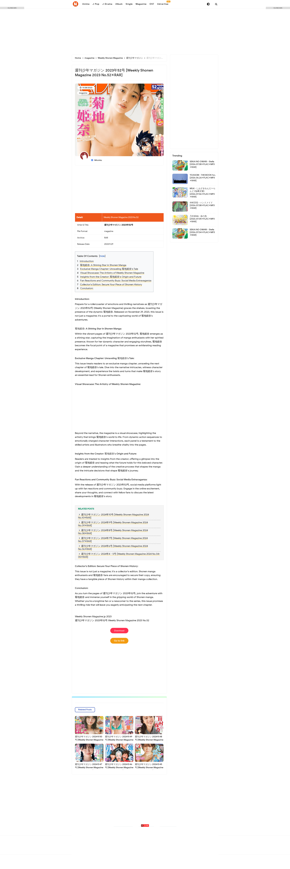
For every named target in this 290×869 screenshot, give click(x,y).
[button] (121, 254)
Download (119, 630)
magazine (83, 93)
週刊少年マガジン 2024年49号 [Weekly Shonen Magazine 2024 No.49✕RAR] (119, 739)
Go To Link (119, 640)
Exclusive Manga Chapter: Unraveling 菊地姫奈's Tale (109, 268)
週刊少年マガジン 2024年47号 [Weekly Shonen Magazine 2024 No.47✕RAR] (89, 767)
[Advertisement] (145, 30)
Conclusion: (86, 288)
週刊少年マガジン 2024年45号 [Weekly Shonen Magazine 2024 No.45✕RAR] (149, 767)
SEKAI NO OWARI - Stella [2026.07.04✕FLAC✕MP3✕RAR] (202, 232)
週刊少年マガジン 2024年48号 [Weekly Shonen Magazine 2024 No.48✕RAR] (149, 739)
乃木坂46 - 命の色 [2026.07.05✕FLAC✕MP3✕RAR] (202, 219)
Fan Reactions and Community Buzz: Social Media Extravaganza (115, 280)
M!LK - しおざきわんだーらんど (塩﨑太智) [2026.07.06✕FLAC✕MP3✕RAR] (202, 192)
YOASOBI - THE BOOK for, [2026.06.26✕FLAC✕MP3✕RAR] (203, 178)
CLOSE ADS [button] (12, 8)
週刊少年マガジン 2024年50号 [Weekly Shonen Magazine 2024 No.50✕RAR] (89, 739)
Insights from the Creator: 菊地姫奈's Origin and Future (110, 276)
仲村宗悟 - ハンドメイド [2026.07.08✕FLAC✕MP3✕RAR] (202, 205)
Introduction (87, 261)
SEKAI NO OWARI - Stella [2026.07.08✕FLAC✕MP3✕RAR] (202, 164)
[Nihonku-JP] (75, 4)
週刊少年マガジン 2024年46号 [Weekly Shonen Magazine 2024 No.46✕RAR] (119, 767)
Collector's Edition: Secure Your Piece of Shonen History (111, 284)
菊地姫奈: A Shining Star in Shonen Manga (103, 265)
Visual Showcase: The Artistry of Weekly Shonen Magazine (112, 272)
